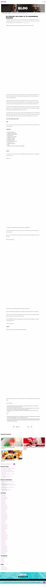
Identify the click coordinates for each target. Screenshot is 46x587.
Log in (3, 566)
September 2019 (5, 551)
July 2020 (3, 540)
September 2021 (5, 528)
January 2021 (4, 533)
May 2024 (3, 501)
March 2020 (4, 545)
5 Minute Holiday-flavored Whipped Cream (8, 447)
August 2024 (4, 499)
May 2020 (3, 543)
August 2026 (4, 494)
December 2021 (4, 524)
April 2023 (3, 510)
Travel (3, 562)
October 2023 (4, 509)
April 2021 (3, 531)
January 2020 (4, 547)
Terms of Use (38, 582)
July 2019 (3, 553)
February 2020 (4, 546)
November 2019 (4, 548)
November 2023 (5, 508)
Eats (2, 559)
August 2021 (4, 529)
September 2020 (5, 538)
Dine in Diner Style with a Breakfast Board (8, 460)
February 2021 (4, 532)
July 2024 (3, 500)
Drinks (3, 558)
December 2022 (5, 515)
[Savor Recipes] (3, 1)
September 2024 (5, 498)
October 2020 (4, 537)
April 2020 (3, 544)
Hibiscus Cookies (10, 483)
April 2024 (3, 502)
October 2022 (4, 517)
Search (14, 464)
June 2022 (3, 522)
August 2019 (4, 552)
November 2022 (5, 516)
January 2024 (4, 506)
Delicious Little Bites (19, 19)
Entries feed (4, 567)
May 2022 (3, 523)
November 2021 (4, 525)
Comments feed (4, 568)
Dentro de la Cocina (5, 557)
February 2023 (4, 513)
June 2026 (3, 495)
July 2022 (3, 521)
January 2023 (4, 514)
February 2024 (4, 505)
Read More (3, 448)
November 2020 (5, 536)
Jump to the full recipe (25, 22)
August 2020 (4, 539)
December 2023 (5, 507)
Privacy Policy (33, 582)
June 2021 (3, 530)
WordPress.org (4, 569)
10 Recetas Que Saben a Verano (7, 470)
